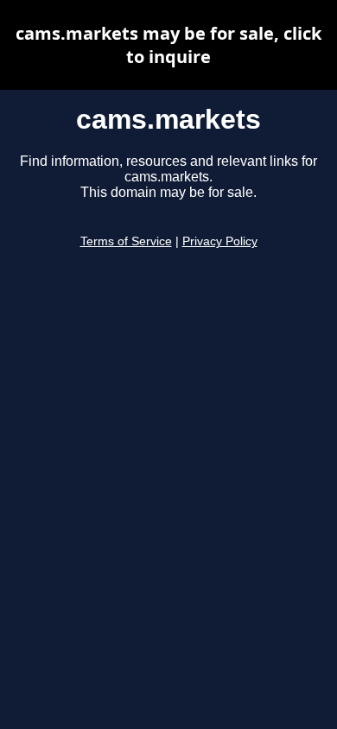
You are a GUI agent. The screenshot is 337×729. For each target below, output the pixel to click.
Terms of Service (126, 241)
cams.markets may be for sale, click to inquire (168, 45)
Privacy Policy (220, 241)
